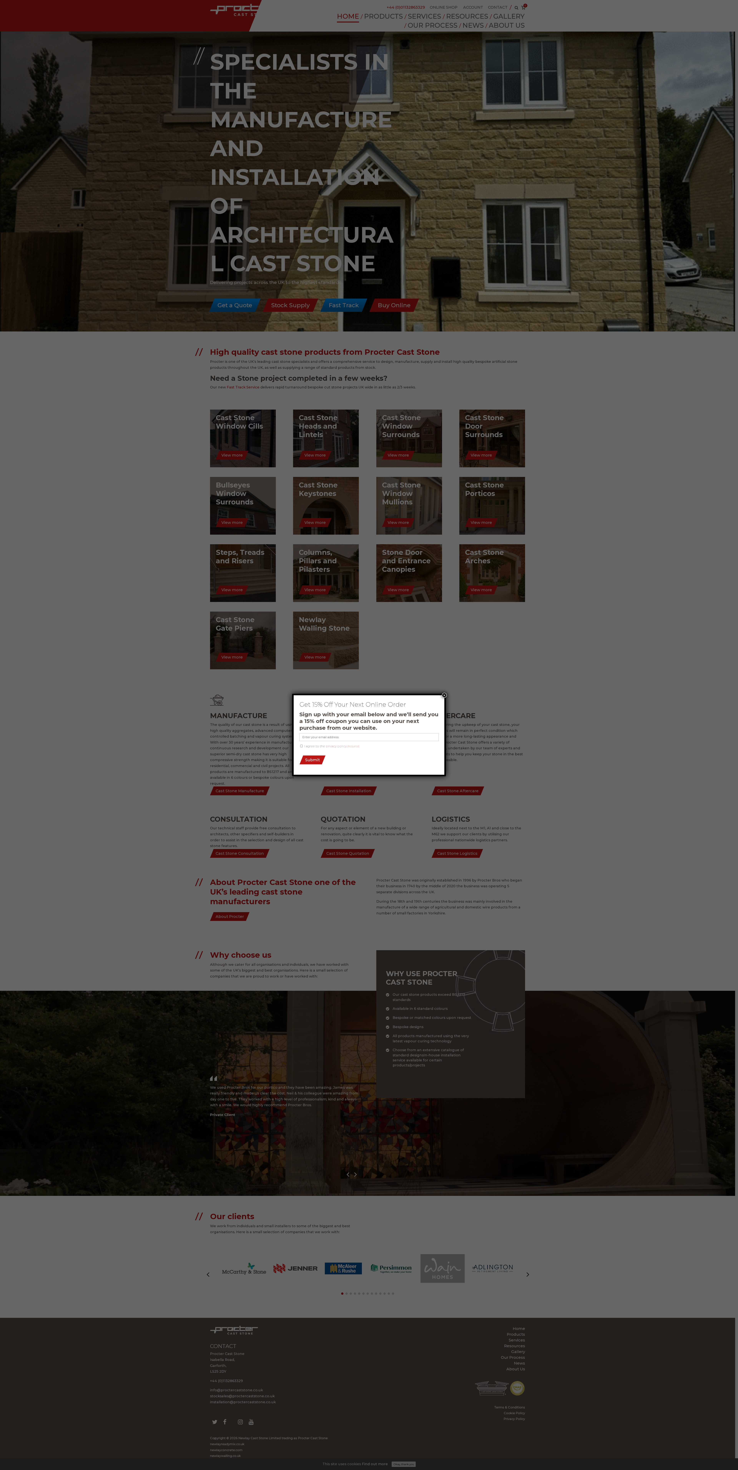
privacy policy (336, 746)
